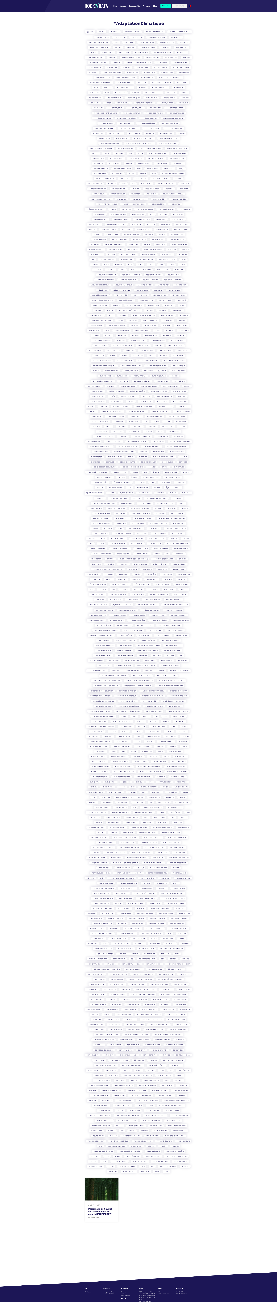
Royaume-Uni (155, 944)
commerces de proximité (137, 411)
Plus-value (140, 868)
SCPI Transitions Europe (119, 1060)
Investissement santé (128, 701)
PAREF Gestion (159, 817)
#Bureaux (186, 57)
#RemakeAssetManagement (101, 199)
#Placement (185, 184)
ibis (113, 589)
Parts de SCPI (163, 822)
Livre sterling (171, 736)
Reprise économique (156, 923)
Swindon (182, 1095)
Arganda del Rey (150, 325)
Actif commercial (142, 290)
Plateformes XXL (104, 868)
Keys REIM (140, 721)
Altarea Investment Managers (144, 315)
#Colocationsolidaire (181, 67)
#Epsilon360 (94, 93)
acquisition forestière (128, 280)
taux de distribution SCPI (151, 1121)
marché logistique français (150, 772)
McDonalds (126, 782)
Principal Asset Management (103, 888)
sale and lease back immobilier (171, 949)
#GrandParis (94, 103)
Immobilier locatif (154, 630)
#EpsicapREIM (178, 88)
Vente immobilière (180, 1161)
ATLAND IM (169, 330)
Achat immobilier (163, 270)
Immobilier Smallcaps (173, 645)
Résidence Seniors (177, 923)
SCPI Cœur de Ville (180, 984)
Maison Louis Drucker (119, 756)
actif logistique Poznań (101, 295)
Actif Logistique (174, 290)
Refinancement (155, 903)
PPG (101, 878)
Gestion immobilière (181, 549)
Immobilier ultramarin (103, 655)
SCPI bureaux (100, 979)
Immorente (143, 655)
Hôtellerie (182, 579)
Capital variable (162, 381)
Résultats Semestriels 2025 (151, 934)
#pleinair (135, 189)
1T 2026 (151, 265)
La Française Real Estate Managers (101, 726)
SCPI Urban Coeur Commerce (132, 1065)
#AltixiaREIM (184, 42)
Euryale (173, 493)
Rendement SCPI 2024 (115, 918)
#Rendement (121, 199)
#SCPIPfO (162, 234)
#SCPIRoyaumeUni (139, 239)
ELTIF (145, 472)
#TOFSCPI (111, 254)
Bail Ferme (167, 335)
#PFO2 (124, 184)
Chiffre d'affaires (179, 391)
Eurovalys (160, 493)
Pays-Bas (113, 832)
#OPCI (154, 174)
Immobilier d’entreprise (127, 610)
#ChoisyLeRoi (112, 67)
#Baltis (93, 52)
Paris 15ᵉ (183, 817)
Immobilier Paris (182, 635)
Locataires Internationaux (100, 741)
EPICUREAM (141, 482)
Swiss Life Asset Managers (148, 1100)
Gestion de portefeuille (120, 549)
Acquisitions (102, 290)
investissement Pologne (179, 696)
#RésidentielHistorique (95, 209)
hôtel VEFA (168, 579)
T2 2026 (139, 1105)
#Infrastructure (166, 133)
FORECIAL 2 (108, 528)
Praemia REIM (165, 878)
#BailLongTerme (182, 47)
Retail (169, 934)
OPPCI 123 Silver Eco (175, 807)
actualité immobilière (134, 305)
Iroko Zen (146, 716)
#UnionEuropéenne (108, 259)
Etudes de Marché (96, 493)
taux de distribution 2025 (127, 1121)
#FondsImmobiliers (114, 98)
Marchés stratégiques (122, 777)
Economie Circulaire (127, 462)
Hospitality (136, 579)
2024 (161, 265)
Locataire (185, 736)
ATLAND (157, 330)
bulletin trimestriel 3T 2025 (174, 361)
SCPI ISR (95, 1014)
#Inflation (150, 133)
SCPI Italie (107, 1014)
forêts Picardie (178, 534)
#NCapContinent (100, 174)
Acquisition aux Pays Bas (131, 275)
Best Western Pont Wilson (122, 345)
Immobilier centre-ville (98, 604)
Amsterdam (133, 320)
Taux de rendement (174, 1121)
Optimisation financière (120, 812)
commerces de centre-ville (112, 411)
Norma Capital (154, 797)
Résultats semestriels (127, 934)
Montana (93, 787)
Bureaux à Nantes (111, 371)
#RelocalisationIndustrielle (173, 194)
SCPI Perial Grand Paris (178, 1030)
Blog (155, 6)
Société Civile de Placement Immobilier (138, 1075)
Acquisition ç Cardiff (153, 275)
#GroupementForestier (144, 103)
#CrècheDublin (149, 72)
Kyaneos (166, 721)
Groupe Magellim (179, 564)
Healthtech (96, 579)
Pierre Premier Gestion (97, 858)
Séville (139, 1070)
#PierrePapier (146, 184)
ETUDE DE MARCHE (174, 487)
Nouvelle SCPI (139, 802)
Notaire (182, 797)
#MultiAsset (168, 168)
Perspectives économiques (141, 853)
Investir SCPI (182, 660)
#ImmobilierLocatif (126, 123)
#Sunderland (133, 249)
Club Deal (147, 396)
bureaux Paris (122, 376)
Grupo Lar (133, 569)
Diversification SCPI (101, 452)
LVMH (123, 751)
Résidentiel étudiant (132, 928)
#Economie (142, 83)
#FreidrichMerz (151, 98)
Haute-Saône (151, 574)
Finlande (158, 508)
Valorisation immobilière (175, 1151)
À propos (146, 6)
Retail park (182, 934)
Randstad (118, 903)
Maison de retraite (98, 756)
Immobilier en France (96, 620)
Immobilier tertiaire (124, 650)
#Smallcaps (133, 244)
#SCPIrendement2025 (119, 239)
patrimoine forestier (117, 827)
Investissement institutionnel (153, 691)
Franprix (174, 539)
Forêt (120, 528)
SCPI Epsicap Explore (160, 999)
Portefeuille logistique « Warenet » (129, 873)
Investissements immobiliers (100, 711)
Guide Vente (162, 569)
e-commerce (95, 462)
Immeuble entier (138, 594)
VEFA (107, 1156)
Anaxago (182, 320)
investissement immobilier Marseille (137, 686)
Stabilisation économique (123, 1085)
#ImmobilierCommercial (175, 108)
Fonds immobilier (138, 523)
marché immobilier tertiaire (124, 772)
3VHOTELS (97, 270)
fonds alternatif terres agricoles (172, 518)
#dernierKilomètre (103, 77)
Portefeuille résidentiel (157, 873)
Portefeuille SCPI (179, 873)
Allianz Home (177, 310)
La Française (180, 721)
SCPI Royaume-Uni (125, 1050)
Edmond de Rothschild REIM (132, 467)
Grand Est (182, 559)
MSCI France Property (148, 787)
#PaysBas (178, 179)
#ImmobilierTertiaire (152, 128)
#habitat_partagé (166, 103)
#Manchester (178, 163)
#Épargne (142, 88)
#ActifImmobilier (103, 37)
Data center (117, 431)
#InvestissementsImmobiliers (150, 148)
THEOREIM (111, 1131)
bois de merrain (183, 351)
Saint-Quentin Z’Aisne (125, 949)
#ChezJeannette (95, 67)
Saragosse (165, 954)
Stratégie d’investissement (112, 1090)
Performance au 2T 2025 (171, 832)
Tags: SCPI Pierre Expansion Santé (171, 1105)
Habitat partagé (178, 569)
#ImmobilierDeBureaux (131, 113)
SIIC (171, 1070)
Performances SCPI (177, 847)
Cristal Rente (137, 426)
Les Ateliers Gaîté (97, 731)
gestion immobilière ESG (102, 554)
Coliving (131, 401)
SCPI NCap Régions (181, 1025)
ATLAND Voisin (184, 330)
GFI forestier (96, 559)
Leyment (169, 731)
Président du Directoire (128, 883)
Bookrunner (99, 356)
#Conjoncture (132, 72)
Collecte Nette (145, 401)
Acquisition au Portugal (107, 275)
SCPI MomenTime (114, 1025)
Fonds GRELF (121, 523)
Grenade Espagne (140, 564)
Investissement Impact (127, 691)
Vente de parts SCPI (140, 1161)
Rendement (92, 913)
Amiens (120, 320)
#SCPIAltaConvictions (121, 219)
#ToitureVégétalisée (128, 254)
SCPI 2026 (185, 959)
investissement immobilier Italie (106, 686)
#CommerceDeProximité (112, 72)
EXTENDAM (136, 498)
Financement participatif (140, 508)
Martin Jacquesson (178, 777)
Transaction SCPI (153, 1136)
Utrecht (164, 1146)
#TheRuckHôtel (96, 254)
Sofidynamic (120, 1080)
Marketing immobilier (143, 777)
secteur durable (94, 1070)
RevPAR (153, 939)
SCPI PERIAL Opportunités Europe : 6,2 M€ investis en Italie (147, 1297)
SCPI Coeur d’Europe (138, 984)
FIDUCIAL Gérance (145, 503)
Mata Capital (94, 782)
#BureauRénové (171, 57)
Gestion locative (123, 554)
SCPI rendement (133, 1045)
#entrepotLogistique (125, 88)
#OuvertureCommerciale (105, 179)
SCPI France (165, 1004)
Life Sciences (93, 736)
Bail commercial (151, 335)
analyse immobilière (150, 320)
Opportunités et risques (97, 812)
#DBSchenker (184, 72)
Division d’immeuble (115, 457)
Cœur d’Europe (116, 401)
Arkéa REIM (166, 325)
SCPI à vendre (111, 964)
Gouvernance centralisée (163, 559)
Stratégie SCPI (119, 1095)
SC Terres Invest (119, 959)
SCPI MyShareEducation (135, 1025)
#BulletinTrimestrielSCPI (131, 57)
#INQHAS (181, 133)
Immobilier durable (119, 615)
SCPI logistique (130, 1019)
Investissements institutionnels (128, 711)
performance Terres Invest (103, 847)
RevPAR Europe (168, 939)
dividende (143, 452)
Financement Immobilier (116, 508)
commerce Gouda (165, 406)
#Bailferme (166, 47)
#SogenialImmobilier (179, 244)
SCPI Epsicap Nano (180, 999)
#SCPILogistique (112, 234)
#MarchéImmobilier (101, 168)
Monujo (122, 787)
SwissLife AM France (101, 1105)
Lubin (114, 751)
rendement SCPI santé (179, 918)
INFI (181, 655)
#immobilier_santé (115, 108)
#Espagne (135, 93)
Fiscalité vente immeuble (140, 513)
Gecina (101, 544)
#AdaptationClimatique (157, 37)
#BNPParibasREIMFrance (162, 52)
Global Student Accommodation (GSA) (134, 559)
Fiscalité (185, 508)
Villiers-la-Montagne (127, 1166)
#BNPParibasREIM (141, 52)
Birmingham (130, 351)
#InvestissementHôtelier (169, 138)
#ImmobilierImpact (106, 123)
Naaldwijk (132, 792)
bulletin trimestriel (124, 361)
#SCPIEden (151, 224)
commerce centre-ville (121, 406)
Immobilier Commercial (123, 604)
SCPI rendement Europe (174, 1045)
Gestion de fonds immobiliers (177, 544)
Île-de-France (169, 589)
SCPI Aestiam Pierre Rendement (179, 964)
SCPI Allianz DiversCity (134, 969)
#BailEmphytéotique (148, 47)
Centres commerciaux (149, 386)
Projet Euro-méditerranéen (144, 893)
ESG (130, 487)
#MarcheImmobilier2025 (122, 168)
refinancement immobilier (102, 908)
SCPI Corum (126, 989)
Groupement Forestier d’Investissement (108, 569)
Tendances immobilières (177, 1126)
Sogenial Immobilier (151, 1080)
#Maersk (129, 163)
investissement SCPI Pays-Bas (173, 701)
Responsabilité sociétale (178, 928)
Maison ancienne (175, 751)
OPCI (134, 807)
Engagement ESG (171, 472)
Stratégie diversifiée (159, 1090)
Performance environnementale (126, 837)
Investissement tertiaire (154, 706)
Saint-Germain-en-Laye (103, 949)
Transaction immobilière (131, 1136)
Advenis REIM (169, 305)
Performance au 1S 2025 (147, 832)
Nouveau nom (122, 802)
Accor (123, 270)
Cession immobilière (137, 391)
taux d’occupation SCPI (180, 1116)
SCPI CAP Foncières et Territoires (170, 979)
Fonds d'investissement (102, 523)
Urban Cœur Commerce (116, 1146)
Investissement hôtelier (142, 676)
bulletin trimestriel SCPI (131, 366)
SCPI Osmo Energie (97, 1030)
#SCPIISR (97, 234)
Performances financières (129, 847)
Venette (93, 1161)
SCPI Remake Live (115, 1045)
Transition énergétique (119, 1141)
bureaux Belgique (131, 371)
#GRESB (108, 103)
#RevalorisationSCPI (166, 209)
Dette (160, 431)
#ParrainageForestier (160, 179)
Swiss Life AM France (125, 1100)
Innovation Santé (96, 660)
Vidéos (111, 1166)
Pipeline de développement (179, 858)
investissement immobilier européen (139, 681)
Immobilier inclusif (124, 625)
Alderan (110, 310)
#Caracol (116, 62)
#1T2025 (102, 32)
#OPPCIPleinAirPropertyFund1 (173, 174)
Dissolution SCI (162, 436)
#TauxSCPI (172, 249)
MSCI (132, 787)
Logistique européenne (99, 746)
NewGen (186, 792)
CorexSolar (133, 421)
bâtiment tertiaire (158, 340)
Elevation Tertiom (120, 472)
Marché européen (159, 762)
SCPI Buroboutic (117, 979)
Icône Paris (138, 589)
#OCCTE (131, 174)
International (150, 660)
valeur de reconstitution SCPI (130, 1151)
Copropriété (118, 421)
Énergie (156, 472)
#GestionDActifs (169, 98)
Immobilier (100, 599)
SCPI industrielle (130, 1009)
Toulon (132, 1131)
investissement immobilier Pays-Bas (170, 686)
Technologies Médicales (101, 1126)
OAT (151, 802)
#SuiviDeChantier (115, 249)
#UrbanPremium (126, 259)
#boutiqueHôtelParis (95, 57)
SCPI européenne (133, 1004)
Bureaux (96, 371)
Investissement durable (97, 671)
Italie (165, 716)
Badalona (135, 335)
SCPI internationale (149, 1009)
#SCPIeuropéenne (143, 229)
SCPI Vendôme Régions (157, 1065)
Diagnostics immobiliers (142, 436)
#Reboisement (151, 194)
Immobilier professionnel (125, 640)
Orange (162, 812)
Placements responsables (153, 863)
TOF (122, 1131)
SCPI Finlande (150, 1004)
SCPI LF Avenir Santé (124, 1014)
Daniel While (102, 431)
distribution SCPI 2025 (114, 442)
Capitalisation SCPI (94, 386)
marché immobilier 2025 (100, 767)
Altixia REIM (184, 315)
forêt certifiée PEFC (135, 528)
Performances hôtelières (154, 847)
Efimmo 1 (165, 467)
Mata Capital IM (110, 782)
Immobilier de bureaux (151, 610)
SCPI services (178, 1050)
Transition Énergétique (142, 1141)
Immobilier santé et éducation (149, 645)
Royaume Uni (139, 944)
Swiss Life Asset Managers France (176, 1100)
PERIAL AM (95, 853)
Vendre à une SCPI (132, 1156)
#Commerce (93, 72)
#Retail (113, 209)
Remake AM (140, 908)
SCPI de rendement (98, 994)
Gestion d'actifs (137, 544)
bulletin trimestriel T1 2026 (157, 366)
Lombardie (160, 746)
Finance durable (96, 508)
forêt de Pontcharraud (122, 534)
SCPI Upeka (153, 1060)
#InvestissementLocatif (168, 143)
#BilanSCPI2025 (107, 52)
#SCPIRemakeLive (177, 234)
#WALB (106, 265)
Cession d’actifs (97, 391)
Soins (167, 1080)
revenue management (118, 939)
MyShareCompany (115, 792)
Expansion (100, 498)
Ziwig (166, 1171)
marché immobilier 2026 (123, 767)
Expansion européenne (118, 498)
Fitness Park (160, 513)
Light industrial (124, 736)
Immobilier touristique (172, 650)
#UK (93, 259)
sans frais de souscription (128, 954)
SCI (132, 959)
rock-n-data (92, 944)
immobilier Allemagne (152, 599)
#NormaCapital (117, 174)
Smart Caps (113, 1075)
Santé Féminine (149, 954)
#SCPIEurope (126, 229)
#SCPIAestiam (178, 214)
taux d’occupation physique (156, 1116)
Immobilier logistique (175, 630)
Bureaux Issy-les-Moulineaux (155, 371)
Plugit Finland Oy (123, 868)
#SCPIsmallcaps (157, 239)
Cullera (182, 426)
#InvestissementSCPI (125, 148)
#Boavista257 (182, 52)
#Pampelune (124, 179)
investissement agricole (146, 665)
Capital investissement (142, 381)
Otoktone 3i (95, 817)
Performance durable (99, 837)
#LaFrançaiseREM (179, 153)
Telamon (119, 1126)
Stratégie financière (180, 1090)
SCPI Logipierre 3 (113, 1019)
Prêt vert (146, 883)
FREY (91, 544)
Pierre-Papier (116, 858)
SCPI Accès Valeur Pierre (131, 964)
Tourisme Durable (160, 1131)
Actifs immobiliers (178, 295)
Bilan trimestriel (95, 351)
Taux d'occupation (152, 1110)
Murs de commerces (96, 792)
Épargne (134, 477)
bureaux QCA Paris (159, 376)
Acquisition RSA (163, 285)
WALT (152, 1166)
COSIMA (156, 421)
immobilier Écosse (138, 615)
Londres (173, 746)
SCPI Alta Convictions (175, 969)
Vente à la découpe (120, 1161)
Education (152, 467)
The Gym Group (96, 1131)
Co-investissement (98, 401)
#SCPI (152, 214)
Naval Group (156, 792)
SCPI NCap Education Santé (159, 1025)
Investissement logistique (126, 696)
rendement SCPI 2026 (157, 918)
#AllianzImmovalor (147, 42)
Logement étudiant (166, 741)
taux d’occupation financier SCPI (127, 1116)
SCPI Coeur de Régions (159, 984)
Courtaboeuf (181, 421)
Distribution (178, 436)
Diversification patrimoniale (177, 447)
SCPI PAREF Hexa (116, 1030)
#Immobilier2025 (155, 108)
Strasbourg (182, 1085)
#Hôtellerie (183, 103)
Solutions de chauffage (99, 1085)
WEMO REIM (113, 1171)
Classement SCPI (98, 396)
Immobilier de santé (98, 615)
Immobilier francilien (181, 620)
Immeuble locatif (180, 594)
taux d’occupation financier (99, 1116)
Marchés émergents (100, 777)
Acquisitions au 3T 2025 (121, 290)
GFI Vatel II (110, 559)
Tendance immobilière (136, 1126)
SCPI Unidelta (139, 1060)
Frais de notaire (137, 539)
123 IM (130, 265)
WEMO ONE (185, 1166)
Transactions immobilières (174, 1136)
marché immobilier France (176, 767)
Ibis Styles (124, 589)
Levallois (137, 731)
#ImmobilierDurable (176, 113)
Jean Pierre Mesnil (100, 721)
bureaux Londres (178, 371)
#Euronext (171, 93)
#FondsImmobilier (94, 98)
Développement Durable (104, 436)
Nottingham (107, 802)
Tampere (120, 1110)
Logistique (183, 741)
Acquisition (179, 270)
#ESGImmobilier (120, 93)
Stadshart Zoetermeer (147, 1085)
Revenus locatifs (139, 939)
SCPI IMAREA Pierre (94, 1009)
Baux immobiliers (101, 345)
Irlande (123, 716)
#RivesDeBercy (185, 209)
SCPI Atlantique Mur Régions (143, 974)
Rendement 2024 (108, 913)
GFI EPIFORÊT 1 (179, 554)
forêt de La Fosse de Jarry (176, 528)
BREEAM (124, 356)
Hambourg (109, 574)
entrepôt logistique (104, 477)
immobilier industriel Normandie (106, 630)
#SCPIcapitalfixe (178, 219)
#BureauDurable (152, 57)
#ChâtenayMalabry (181, 62)
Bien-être (158, 345)
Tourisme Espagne (179, 1131)
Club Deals (182, 396)
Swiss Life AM (107, 1100)
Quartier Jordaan (125, 898)
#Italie (140, 153)
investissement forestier (179, 671)
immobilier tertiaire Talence (147, 650)
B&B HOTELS (122, 335)
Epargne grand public (151, 477)
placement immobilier (99, 863)
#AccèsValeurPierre (132, 32)
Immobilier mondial (163, 635)
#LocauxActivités (136, 158)
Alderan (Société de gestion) (129, 310)
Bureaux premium (140, 376)
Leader (173, 726)
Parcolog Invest (132, 817)
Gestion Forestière (161, 549)
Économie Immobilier (148, 462)
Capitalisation (179, 381)
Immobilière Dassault (125, 655)
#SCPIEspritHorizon (109, 229)
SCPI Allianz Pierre (155, 969)
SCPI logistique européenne (152, 1019)
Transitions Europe (164, 1141)
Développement (174, 431)
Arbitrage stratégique (117, 325)
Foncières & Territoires (101, 518)
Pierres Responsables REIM (137, 858)
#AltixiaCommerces (167, 42)
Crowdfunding (167, 426)
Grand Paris (96, 564)
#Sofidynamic (161, 244)
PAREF (146, 817)
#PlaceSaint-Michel (119, 189)
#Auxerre (130, 47)
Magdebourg (147, 751)
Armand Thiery (181, 325)
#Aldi (116, 42)
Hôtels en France (182, 584)
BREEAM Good (138, 356)
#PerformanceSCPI (95, 184)
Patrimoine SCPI (183, 827)
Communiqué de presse (115, 416)
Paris (172, 817)
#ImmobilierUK (98, 133)
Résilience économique (154, 928)
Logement (149, 741)
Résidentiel (114, 928)
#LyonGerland (114, 163)
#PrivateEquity (99, 194)
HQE (91, 589)
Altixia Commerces (167, 315)
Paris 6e (99, 822)
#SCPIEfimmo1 (165, 224)
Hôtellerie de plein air (97, 584)
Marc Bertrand (180, 756)
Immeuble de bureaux (118, 594)
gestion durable (141, 549)
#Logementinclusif (177, 158)
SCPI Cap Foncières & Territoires (140, 979)
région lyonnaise (124, 908)
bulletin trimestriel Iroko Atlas (104, 366)
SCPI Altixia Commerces (118, 974)
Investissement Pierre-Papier (152, 696)
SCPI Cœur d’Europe (117, 984)
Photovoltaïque (180, 853)
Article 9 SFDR (94, 330)
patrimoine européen (96, 827)
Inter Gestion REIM (132, 660)
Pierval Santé (158, 858)
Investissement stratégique (129, 706)
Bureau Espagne (179, 366)
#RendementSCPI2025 (178, 199)
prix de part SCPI (179, 888)
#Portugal (169, 189)
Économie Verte (167, 462)
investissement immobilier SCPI (102, 691)
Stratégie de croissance (137, 1090)
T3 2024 (150, 1105)
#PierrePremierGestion (166, 184)
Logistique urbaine (143, 746)
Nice (94, 797)
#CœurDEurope (142, 67)
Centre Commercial (128, 386)
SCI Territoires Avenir (147, 959)
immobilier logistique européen (101, 635)
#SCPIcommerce (95, 224)
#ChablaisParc (162, 62)
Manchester (153, 756)
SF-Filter (151, 1070)
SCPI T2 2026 (166, 1055)
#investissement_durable (144, 138)
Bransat (113, 356)
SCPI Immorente (112, 1009)
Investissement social (104, 706)
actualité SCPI (153, 305)
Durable (184, 457)
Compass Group (135, 416)
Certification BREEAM (170, 386)
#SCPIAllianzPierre (101, 219)
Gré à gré (110, 564)
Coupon (167, 421)
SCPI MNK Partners (96, 1025)
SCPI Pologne (144, 1040)
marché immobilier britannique (149, 767)
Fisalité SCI (172, 508)
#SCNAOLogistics (138, 214)
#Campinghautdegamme (98, 62)
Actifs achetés (121, 295)
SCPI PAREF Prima (134, 1030)
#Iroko (106, 153)
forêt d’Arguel (154, 528)
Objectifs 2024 (163, 802)
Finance (182, 503)
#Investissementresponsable (101, 148)
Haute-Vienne (167, 574)
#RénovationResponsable (107, 204)
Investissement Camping (170, 665)
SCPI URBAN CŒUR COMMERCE (173, 1060)
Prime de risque (161, 883)
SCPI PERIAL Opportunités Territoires (168, 1035)
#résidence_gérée (157, 204)
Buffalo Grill (178, 356)
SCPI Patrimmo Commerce (154, 1030)
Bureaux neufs (105, 376)
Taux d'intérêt (135, 1110)
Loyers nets (101, 751)
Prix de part (162, 888)
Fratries (186, 539)
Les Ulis (125, 731)
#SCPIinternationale (181, 229)
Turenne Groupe (184, 1141)
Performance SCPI (127, 843)
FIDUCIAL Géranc (127, 503)
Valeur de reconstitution (103, 1151)
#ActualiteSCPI (137, 37)
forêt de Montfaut (101, 534)
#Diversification (147, 77)
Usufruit (151, 1146)
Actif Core (158, 290)
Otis (188, 812)
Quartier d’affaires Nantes (103, 898)
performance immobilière (177, 837)
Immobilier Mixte (144, 635)
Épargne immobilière (172, 477)
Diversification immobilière (127, 447)
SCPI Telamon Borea (183, 1055)
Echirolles (110, 462)
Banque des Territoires (102, 340)
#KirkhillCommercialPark (158, 153)
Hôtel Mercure (152, 579)
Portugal (90, 878)
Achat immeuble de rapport (141, 270)
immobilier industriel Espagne (170, 625)
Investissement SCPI (150, 701)
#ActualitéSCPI (120, 37)
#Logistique (98, 163)
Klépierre (153, 721)
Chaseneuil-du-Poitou (159, 391)
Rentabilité (122, 923)
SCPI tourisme (100, 1060)
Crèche (109, 426)
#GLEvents (185, 98)
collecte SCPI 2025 (180, 401)
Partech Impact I (131, 822)
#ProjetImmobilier (118, 194)
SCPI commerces (110, 989)
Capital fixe (123, 381)
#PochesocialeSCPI (152, 189)
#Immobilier (98, 108)
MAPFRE (166, 756)
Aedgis (182, 305)
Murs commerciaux (181, 787)
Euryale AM (186, 493)
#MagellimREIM (162, 163)
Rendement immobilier (145, 913)
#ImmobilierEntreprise (103, 118)
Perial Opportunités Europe (115, 853)
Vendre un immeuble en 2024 (176, 1156)
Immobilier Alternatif (173, 599)
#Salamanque (100, 214)
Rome (105, 944)
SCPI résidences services (104, 1050)
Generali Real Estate (117, 544)
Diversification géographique (101, 447)
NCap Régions (172, 792)
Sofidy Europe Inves (102, 1080)
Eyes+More (177, 498)
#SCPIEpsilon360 (182, 224)
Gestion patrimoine (142, 554)
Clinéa (112, 396)
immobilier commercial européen (176, 604)
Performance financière (153, 837)
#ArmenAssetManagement (99, 47)
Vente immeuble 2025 (160, 1161)
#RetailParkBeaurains (145, 209)
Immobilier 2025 (132, 599)
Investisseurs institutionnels (104, 716)
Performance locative (106, 843)
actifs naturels (165, 300)
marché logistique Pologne (177, 772)
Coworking (96, 426)
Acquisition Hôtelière (150, 280)
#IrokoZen (119, 153)
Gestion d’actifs (155, 544)
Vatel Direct (95, 1156)
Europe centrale (126, 493)
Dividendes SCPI (96, 457)
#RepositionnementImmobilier (133, 204)
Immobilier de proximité (173, 610)
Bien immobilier (143, 345)
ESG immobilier (142, 487)
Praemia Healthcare (147, 878)
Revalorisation (99, 939)
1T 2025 (140, 265)
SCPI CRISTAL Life (167, 989)
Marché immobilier (178, 762)
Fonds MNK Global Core (158, 523)
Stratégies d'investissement (141, 1095)
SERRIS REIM (126, 1070)
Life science (182, 731)
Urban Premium (136, 1146)
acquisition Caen (173, 275)
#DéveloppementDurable (125, 77)
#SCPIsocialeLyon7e (177, 239)
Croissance (152, 426)
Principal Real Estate (127, 888)
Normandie (170, 797)
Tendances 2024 (156, 1126)
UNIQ (100, 1146)
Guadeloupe (147, 569)
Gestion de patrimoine (97, 549)
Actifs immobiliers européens (102, 300)
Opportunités (134, 6)
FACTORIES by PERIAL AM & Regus (104, 503)
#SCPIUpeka (95, 244)
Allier (111, 315)
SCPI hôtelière (180, 1004)
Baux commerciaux (177, 340)
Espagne (157, 487)
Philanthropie (163, 853)
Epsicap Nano (165, 482)
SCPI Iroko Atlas (168, 1009)
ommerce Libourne (102, 807)
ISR (156, 716)
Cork (146, 421)
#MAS (139, 168)
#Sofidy (147, 244)
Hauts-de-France (184, 574)
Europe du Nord (145, 493)
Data (115, 6)
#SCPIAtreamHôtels (142, 219)
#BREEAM (112, 57)
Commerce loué (183, 406)
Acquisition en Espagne (105, 280)
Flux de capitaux (177, 513)
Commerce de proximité (144, 406)
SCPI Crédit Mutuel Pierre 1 (145, 989)
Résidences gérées (97, 928)
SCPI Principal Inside (162, 1040)
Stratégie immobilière (100, 1095)
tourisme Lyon (98, 1136)
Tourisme (144, 1131)
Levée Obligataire (153, 731)
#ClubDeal (127, 67)
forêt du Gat (142, 534)
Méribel (139, 782)
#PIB (133, 184)
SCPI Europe (116, 1004)
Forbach (95, 528)
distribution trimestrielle (137, 442)
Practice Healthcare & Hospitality (121, 878)
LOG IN (137, 741)
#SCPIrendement (100, 239)
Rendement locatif (166, 913)
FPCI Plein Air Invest (118, 539)
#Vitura (95, 265)
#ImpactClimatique (116, 133)
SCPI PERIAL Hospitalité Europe (107, 1035)
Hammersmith (123, 574)
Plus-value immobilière (158, 868)
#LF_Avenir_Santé (116, 158)
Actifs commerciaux (140, 295)
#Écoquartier (182, 83)
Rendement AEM (125, 913)
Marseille (161, 777)
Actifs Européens (159, 295)
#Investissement (122, 138)
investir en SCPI (166, 660)
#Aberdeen (115, 32)
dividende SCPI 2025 (177, 452)
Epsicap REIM (180, 482)
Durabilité (143, 457)
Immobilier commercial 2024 (148, 604)
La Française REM (126, 726)
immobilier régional (148, 640)
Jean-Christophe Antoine (122, 721)
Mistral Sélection (164, 782)
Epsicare (100, 487)
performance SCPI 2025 (171, 843)
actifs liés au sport (126, 300)
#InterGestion (104, 138)
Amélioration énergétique (102, 320)
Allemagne (163, 310)
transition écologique (96, 1141)
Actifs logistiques (146, 300)
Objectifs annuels (182, 802)
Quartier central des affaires (172, 893)
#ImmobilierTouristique (174, 128)
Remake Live (180, 908)
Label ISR (141, 726)
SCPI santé (142, 1050)
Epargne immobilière (100, 482)
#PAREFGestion (140, 179)
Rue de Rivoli (170, 944)
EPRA (152, 482)
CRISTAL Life (122, 426)
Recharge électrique (135, 903)
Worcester (145, 1171)
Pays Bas (101, 832)
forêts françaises (159, 534)
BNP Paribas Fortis (146, 351)
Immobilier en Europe (178, 615)
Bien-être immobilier (175, 345)
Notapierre (93, 802)
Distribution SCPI (94, 442)
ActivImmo (117, 305)
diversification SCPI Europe (124, 452)
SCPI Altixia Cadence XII (96, 974)
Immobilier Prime (104, 640)
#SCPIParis (149, 234)
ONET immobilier (121, 807)
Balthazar (180, 335)
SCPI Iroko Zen (185, 1009)
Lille (138, 736)
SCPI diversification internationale (173, 994)
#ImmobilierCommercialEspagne (105, 113)
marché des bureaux (120, 762)
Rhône (182, 939)
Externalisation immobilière (157, 498)
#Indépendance (134, 133)
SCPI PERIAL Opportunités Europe (136, 1035)
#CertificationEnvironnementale (138, 62)
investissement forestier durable (114, 676)
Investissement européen (154, 671)
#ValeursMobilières (145, 259)
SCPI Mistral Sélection (176, 1019)
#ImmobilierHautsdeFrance (173, 118)
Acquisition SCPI (180, 285)
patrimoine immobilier (139, 827)
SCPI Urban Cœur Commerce (106, 1065)
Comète (91, 406)
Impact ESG (157, 655)
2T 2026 (182, 265)
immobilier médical (126, 635)
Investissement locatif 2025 (100, 696)
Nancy (144, 792)
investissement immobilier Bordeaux (106, 681)
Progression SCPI (121, 893)
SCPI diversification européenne (143, 994)
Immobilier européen (137, 620)
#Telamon (185, 249)
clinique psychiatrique (129, 396)
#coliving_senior (160, 67)
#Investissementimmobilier (110, 143)
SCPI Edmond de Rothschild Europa (134, 999)
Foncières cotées (122, 518)
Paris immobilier (113, 822)
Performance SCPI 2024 (148, 843)
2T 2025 (171, 265)
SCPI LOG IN (97, 1019)
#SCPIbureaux (161, 219)
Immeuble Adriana (98, 594)
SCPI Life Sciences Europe (176, 1014)
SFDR (162, 1070)
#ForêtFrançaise (133, 98)
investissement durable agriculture (125, 671)
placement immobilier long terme (125, 863)
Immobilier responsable (170, 640)
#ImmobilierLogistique (147, 123)
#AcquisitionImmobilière (155, 32)
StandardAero (167, 1085)
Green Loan (124, 564)
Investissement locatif (178, 691)
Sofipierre (134, 1080)
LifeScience (108, 736)
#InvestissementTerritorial (177, 148)
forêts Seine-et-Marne (97, 539)
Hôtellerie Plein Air (142, 584)
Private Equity (147, 888)
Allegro (150, 310)
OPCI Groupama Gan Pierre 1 (152, 807)
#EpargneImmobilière (160, 88)
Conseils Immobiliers (155, 416)
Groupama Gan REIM (160, 564)
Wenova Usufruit (129, 1171)
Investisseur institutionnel (178, 711)
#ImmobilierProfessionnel (104, 128)
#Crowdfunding (167, 72)
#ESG (107, 93)
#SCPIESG (92, 229)
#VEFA (184, 259)
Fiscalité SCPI (120, 513)
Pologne (176, 868)
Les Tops (113, 731)
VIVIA (143, 1166)
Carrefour (111, 386)
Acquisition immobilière (172, 280)
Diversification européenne (180, 442)
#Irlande (95, 153)
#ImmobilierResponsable (129, 128)
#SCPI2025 (163, 214)
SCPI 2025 (173, 959)
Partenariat (147, 822)
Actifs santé (181, 300)
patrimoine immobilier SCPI (162, 827)
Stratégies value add (165, 1095)
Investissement (104, 665)
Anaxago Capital (96, 325)
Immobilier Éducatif (158, 615)
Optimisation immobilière (144, 812)
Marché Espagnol (140, 762)
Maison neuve (138, 756)
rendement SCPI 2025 (136, 918)
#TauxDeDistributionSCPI (153, 249)
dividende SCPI (158, 452)
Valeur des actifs (153, 1151)
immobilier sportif (104, 650)
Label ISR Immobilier (158, 726)
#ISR (130, 153)
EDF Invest (183, 462)
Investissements (175, 706)
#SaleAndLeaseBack (118, 214)
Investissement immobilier (166, 676)
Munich (165, 787)
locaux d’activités (122, 741)
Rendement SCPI (96, 918)
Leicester (185, 726)
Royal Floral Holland (121, 944)
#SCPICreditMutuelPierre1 (116, 224)
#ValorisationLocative (167, 259)
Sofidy (179, 1075)
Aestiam (98, 310)
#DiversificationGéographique (170, 77)
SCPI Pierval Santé (126, 1040)
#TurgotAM (183, 254)
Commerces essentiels (160, 411)
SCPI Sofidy (109, 1055)
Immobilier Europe (117, 620)
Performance (128, 832)
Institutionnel (114, 660)
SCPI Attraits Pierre (166, 974)
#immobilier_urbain (136, 108)
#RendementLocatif (139, 199)
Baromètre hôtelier (138, 340)
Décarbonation (133, 431)
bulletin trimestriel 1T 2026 (148, 361)
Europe (111, 493)
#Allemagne (129, 42)
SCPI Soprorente (149, 1055)
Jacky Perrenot (179, 716)
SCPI (162, 959)
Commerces (92, 411)
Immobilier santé (126, 645)
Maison (160, 751)
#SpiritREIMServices (96, 249)
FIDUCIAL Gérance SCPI (165, 503)
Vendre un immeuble (153, 1156)
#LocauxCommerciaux (156, 158)
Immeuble (184, 589)
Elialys (135, 472)
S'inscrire (165, 6)
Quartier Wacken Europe (147, 898)
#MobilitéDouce (152, 168)
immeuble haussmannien (159, 594)
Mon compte (179, 6)
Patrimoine (178, 822)
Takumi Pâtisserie (105, 1110)
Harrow (137, 574)
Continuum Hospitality (100, 421)
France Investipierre (157, 539)
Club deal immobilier (164, 396)
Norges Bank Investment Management (129, 797)
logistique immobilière (122, 746)
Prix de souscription (101, 893)
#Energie (107, 88)
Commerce (103, 406)
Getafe (157, 554)
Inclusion (170, 655)
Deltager (148, 431)
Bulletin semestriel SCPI (102, 361)
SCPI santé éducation (159, 1050)
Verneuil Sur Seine (96, 1166)
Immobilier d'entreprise (104, 610)
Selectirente (111, 1070)
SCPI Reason (99, 1045)
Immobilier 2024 (115, 599)
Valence (176, 1146)
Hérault (109, 579)
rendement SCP (184, 913)
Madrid (133, 751)
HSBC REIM (102, 589)
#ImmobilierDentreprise (154, 113)
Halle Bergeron (93, 574)
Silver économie (184, 1070)
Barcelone (121, 340)
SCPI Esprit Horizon (99, 1004)
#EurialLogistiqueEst (153, 93)
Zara (157, 1171)
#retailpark (126, 209)
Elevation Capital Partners (97, 472)
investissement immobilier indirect (171, 681)
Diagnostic (123, 436)
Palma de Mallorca (113, 817)
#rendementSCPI (159, 199)
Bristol (151, 356)
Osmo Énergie (176, 812)
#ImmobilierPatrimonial (169, 123)
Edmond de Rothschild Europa (105, 467)
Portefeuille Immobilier (101, 873)
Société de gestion (164, 1075)
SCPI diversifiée (96, 999)
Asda (107, 330)
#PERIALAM (112, 184)
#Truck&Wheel (167, 254)
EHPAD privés (179, 467)
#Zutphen (118, 265)
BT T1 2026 (163, 356)
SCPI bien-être (185, 974)
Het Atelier (122, 579)
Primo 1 (175, 883)
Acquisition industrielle (100, 285)
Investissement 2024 (123, 665)
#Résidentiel (175, 204)
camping (175, 376)
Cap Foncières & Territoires (103, 381)
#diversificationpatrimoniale (100, 83)
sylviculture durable (123, 1105)
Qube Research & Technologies (173, 898)
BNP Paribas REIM (165, 351)
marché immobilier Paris (99, 772)
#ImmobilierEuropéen (149, 118)
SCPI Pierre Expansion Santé (104, 1040)
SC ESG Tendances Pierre (98, 959)
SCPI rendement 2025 (152, 1045)
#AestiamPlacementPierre (99, 42)
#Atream (118, 47)
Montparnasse (108, 787)
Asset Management (142, 330)
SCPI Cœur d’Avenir (97, 984)
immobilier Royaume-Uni (105, 645)
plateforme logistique (177, 863)
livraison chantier (153, 736)
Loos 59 (184, 746)
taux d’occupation (172, 1110)
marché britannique (99, 762)
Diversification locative (152, 447)
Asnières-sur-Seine (122, 330)
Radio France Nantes (101, 903)
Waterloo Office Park (168, 1166)
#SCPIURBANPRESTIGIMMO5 (114, 244)
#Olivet (143, 174)
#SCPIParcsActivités (131, 234)
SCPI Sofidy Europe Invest (128, 1055)
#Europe (184, 93)
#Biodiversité (124, 52)
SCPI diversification (118, 994)
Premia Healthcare (106, 883)
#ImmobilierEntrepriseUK (126, 118)
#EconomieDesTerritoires (161, 83)
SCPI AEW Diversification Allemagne (107, 969)
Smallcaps (99, 1075)
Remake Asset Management (160, 908)
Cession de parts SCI (116, 391)
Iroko (134, 716)
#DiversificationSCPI (125, 83)
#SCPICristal (136, 224)
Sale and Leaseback (105, 954)
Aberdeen (110, 270)
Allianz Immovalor (96, 315)
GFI (167, 554)
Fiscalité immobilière (102, 513)
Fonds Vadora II (178, 523)
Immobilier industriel (144, 625)
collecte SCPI (162, 401)
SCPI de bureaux (184, 989)
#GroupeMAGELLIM (123, 103)
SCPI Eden (111, 999)
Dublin (130, 457)
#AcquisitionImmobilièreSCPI (180, 32)
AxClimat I (108, 335)
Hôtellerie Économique (120, 584)
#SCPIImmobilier (162, 229)
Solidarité (179, 1080)
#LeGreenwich (98, 158)
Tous (91, 32)
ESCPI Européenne (115, 487)
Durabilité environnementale (164, 457)
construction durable (177, 416)
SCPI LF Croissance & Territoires (149, 1014)
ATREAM (96, 335)
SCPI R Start (180, 1040)
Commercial (97, 416)
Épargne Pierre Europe (122, 482)
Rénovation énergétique (103, 923)
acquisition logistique (123, 285)
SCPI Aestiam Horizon (154, 964)
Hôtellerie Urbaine (163, 584)
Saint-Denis (185, 944)
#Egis (96, 88)
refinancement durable (175, 903)
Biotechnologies (113, 351)
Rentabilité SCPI (137, 923)
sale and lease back (146, 949)
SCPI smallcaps (92, 1055)
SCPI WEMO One (176, 1065)
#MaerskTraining (144, 163)
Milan (150, 782)
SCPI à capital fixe (94, 964)
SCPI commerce (92, 989)
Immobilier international (133, 630)
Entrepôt (186, 472)
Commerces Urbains (182, 411)
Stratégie (92, 1090)
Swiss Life (92, 1100)
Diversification (158, 442)
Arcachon (134, 325)
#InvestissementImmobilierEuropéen (139, 143)
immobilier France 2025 (159, 620)
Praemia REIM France (183, 878)
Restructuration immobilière (102, 934)
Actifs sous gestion (100, 305)
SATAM (177, 954)
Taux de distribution (104, 1121)
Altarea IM (123, 315)
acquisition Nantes (145, 285)
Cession (187, 386)
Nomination (106, 797)
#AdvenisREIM (176, 37)
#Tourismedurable (149, 254)
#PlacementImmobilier (97, 189)
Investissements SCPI (154, 711)
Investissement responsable (103, 701)
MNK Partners (182, 782)
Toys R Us (113, 1136)
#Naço (181, 168)
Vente (104, 1161)
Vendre (123, 6)
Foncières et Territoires (144, 518)
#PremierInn (183, 189)
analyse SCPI (168, 320)
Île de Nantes (153, 589)
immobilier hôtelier (104, 625)
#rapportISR (135, 194)
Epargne (121, 477)
